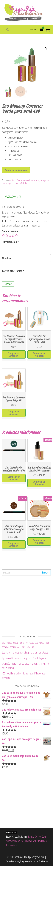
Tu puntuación (10, 231)
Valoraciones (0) (13, 196)
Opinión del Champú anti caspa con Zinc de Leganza (24, 658)
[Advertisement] (26, 604)
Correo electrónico (13, 271)
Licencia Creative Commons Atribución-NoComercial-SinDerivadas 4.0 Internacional (26, 841)
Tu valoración (10, 242)
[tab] (15, 196)
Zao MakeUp (22, 183)
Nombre (7, 258)
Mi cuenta (33, 29)
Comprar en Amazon (16, 170)
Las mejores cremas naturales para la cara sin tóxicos (25, 652)
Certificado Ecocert (15, 180)
